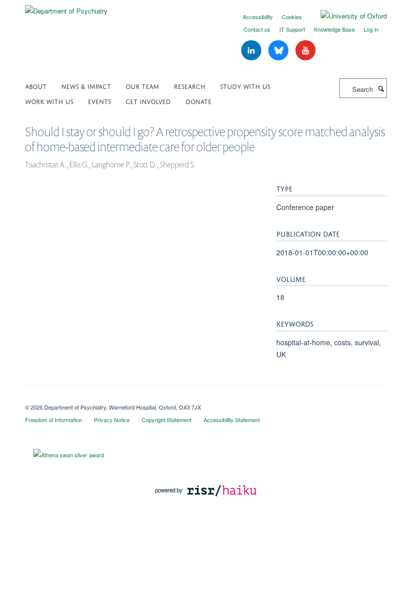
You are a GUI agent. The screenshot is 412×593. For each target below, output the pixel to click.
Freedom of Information (53, 420)
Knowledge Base (334, 29)
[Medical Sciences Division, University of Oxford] (206, 398)
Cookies (292, 17)
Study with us (245, 85)
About (36, 85)
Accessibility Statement (231, 420)
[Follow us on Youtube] (305, 50)
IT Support (292, 29)
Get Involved (148, 101)
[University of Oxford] (346, 16)
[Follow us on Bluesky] (279, 50)
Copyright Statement (166, 420)
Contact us (257, 29)
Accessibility (258, 17)
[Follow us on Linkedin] (252, 50)
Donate (198, 101)
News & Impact (86, 85)
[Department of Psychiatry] (66, 7)
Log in (371, 29)
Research (189, 85)
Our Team (142, 85)
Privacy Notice (112, 420)
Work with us (49, 101)
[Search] (380, 88)
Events (99, 101)
